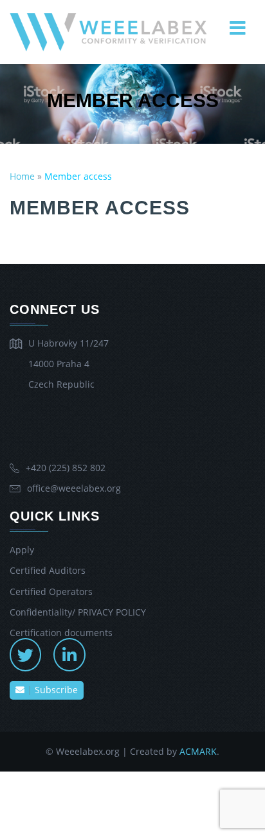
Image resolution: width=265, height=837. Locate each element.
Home (22, 176)
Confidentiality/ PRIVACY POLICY (78, 612)
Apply (22, 550)
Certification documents (61, 632)
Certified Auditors (48, 570)
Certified (51, 591)
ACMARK (198, 751)
